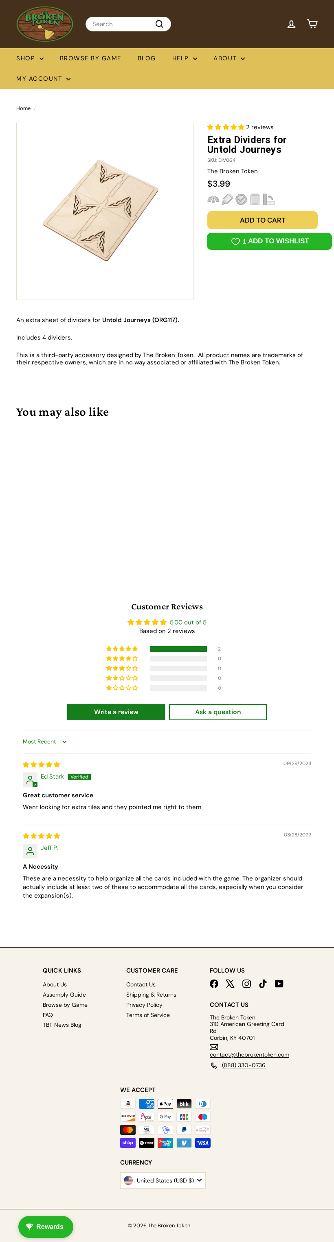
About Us (55, 984)
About (226, 58)
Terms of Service (148, 1015)
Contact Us (141, 984)
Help (181, 58)
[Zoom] (105, 211)
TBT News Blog (62, 1024)
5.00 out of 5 (188, 622)
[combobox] (128, 24)
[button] (226, 127)
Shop (26, 58)
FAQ (48, 1015)
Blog (147, 58)
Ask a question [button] (218, 712)
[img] (41, 765)
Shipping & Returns (151, 994)
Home (23, 108)
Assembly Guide (64, 994)
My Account (40, 79)
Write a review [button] (116, 712)
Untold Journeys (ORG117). (140, 320)
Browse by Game (90, 58)
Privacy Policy (144, 1004)
